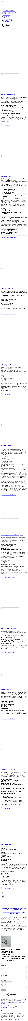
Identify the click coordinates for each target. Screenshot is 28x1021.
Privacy (18, 912)
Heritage (6, 15)
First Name (4, 965)
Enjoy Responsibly (17, 912)
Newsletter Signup (8, 908)
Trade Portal (17, 909)
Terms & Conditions (9, 912)
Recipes (6, 17)
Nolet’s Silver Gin (9, 11)
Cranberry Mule (6, 176)
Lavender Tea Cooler (8, 770)
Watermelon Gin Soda (8, 628)
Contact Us (7, 20)
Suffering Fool (6, 365)
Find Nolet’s (7, 19)
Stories (6, 16)
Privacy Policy (17, 1019)
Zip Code (3, 985)
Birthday (3, 980)
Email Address (5, 975)
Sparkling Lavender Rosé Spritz (12, 535)
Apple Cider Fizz (6, 445)
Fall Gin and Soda (7, 288)
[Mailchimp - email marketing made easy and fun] (9, 995)
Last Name (4, 970)
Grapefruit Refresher (8, 94)
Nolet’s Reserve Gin (10, 12)
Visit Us (5, 21)
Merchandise (7, 13)
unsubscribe (5, 1007)
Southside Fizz (6, 689)
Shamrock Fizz (6, 844)
